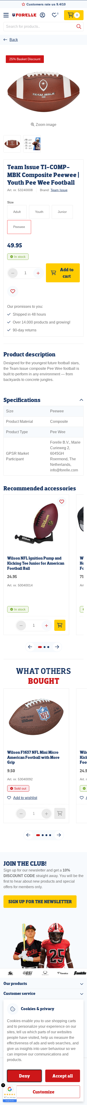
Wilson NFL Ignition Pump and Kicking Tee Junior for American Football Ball (35, 563)
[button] (12, 144)
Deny (24, 1076)
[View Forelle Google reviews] (10, 1093)
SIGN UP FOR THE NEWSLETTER (40, 901)
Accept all (62, 1076)
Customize (44, 1092)
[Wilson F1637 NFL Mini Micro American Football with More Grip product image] (36, 718)
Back (14, 40)
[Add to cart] (59, 625)
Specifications (22, 400)
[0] (54, 15)
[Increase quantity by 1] (38, 273)
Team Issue (59, 190)
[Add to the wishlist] (12, 291)
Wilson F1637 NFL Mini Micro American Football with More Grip (33, 757)
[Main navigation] (6, 15)
